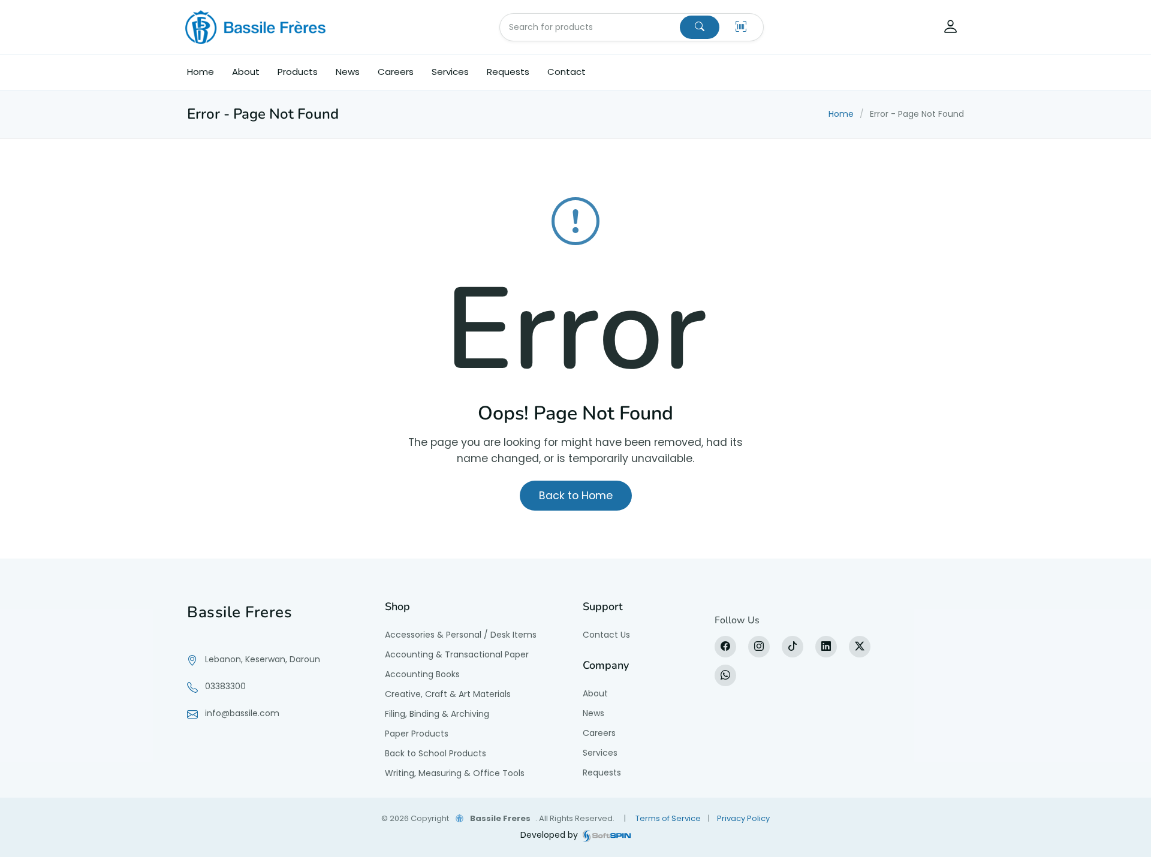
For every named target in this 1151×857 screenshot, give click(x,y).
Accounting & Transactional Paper (457, 654)
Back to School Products (435, 753)
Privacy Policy (743, 818)
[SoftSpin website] (607, 835)
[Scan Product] (741, 27)
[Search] (699, 27)
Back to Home (576, 495)
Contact (566, 71)
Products (298, 71)
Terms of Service (668, 818)
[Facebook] (725, 646)
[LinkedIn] (826, 646)
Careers (396, 71)
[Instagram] (759, 646)
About (246, 71)
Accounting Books (422, 674)
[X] (859, 646)
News (348, 71)
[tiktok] (792, 646)
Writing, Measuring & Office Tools (455, 773)
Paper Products (416, 734)
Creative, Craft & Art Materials (448, 694)
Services (450, 71)
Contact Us (606, 635)
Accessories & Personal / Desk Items (461, 635)
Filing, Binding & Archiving (437, 714)
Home (200, 71)
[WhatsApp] (725, 675)
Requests (508, 71)
